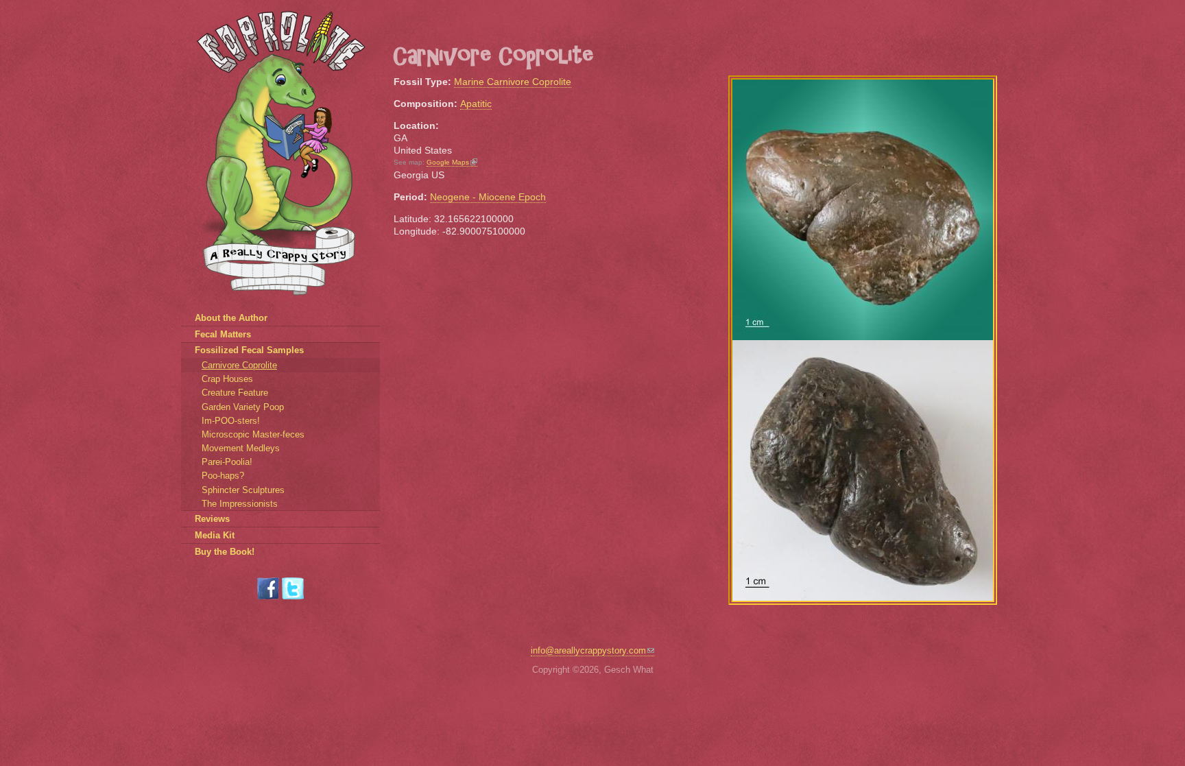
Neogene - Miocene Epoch (488, 196)
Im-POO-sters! (231, 421)
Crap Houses (227, 379)
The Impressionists (240, 504)
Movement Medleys (241, 448)
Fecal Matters (223, 334)
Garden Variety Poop (243, 407)
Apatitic (476, 103)
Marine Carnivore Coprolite (512, 81)
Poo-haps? (223, 475)
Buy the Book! (224, 552)
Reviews (212, 519)
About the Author (231, 318)
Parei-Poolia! (227, 462)
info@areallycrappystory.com (588, 650)
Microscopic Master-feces (253, 434)
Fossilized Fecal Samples (249, 350)
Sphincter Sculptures (243, 490)
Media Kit (215, 535)
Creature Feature (235, 392)
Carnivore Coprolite (239, 365)
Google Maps (448, 162)
